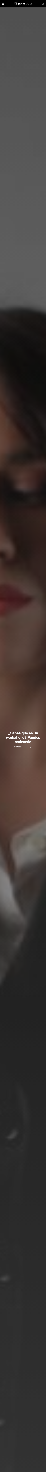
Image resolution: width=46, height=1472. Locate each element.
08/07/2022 (17, 747)
